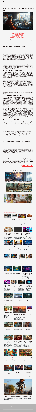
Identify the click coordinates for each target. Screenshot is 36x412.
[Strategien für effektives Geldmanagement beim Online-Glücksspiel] (19, 187)
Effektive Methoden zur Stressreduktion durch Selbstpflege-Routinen (28, 343)
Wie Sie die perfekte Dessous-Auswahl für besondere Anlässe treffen (18, 343)
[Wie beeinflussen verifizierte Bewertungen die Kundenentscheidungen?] (18, 176)
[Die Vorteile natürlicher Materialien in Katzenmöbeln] (8, 229)
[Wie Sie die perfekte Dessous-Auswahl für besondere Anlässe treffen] (18, 337)
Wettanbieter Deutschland (10, 91)
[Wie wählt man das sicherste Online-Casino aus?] (14, 255)
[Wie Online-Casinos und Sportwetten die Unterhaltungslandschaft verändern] (27, 268)
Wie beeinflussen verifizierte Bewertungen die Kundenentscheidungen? (18, 181)
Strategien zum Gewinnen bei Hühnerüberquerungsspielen (19, 316)
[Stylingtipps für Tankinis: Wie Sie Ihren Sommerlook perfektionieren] (8, 337)
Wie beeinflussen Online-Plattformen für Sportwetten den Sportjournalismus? (28, 248)
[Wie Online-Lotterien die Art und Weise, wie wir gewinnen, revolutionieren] (29, 282)
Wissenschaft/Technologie (7, 406)
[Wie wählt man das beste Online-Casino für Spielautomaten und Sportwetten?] (7, 282)
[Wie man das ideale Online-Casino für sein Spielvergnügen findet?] (18, 229)
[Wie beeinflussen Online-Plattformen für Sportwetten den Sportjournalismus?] (27, 242)
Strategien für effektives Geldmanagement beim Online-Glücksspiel (19, 192)
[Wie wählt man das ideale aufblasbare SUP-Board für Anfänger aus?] (17, 268)
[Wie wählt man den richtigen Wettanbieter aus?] (18, 242)
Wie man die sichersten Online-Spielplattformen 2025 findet (8, 248)
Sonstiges (30, 406)
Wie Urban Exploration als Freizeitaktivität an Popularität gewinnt (28, 301)
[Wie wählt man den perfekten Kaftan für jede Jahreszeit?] (29, 255)
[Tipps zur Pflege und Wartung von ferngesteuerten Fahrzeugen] (21, 282)
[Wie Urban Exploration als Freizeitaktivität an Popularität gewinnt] (27, 295)
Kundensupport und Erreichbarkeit (18, 36)
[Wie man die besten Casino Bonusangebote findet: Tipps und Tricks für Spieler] (19, 367)
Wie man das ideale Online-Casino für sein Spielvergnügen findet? (18, 235)
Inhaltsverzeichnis (18, 32)
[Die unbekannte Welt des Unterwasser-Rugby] (28, 367)
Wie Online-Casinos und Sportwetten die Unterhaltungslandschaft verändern (27, 275)
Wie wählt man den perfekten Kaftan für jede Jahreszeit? (29, 260)
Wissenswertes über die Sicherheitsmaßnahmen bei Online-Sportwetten (9, 373)
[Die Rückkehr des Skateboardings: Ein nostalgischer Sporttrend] (18, 387)
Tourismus (23, 406)
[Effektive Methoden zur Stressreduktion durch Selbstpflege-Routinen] (27, 337)
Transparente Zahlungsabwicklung (18, 35)
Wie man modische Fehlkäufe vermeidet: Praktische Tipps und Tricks (18, 330)
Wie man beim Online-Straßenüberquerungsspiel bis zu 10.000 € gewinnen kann (10, 359)
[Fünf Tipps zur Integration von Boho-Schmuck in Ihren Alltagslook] (29, 215)
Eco (26, 406)
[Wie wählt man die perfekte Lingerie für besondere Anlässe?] (22, 255)
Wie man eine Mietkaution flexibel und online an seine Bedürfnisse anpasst (18, 205)
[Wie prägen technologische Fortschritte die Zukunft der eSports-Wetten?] (27, 229)
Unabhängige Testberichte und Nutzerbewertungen (18, 37)
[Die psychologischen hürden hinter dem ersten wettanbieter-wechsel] (7, 215)
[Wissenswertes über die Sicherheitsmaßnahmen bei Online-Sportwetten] (9, 367)
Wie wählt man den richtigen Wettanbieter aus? (18, 248)
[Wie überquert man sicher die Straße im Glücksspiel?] (8, 268)
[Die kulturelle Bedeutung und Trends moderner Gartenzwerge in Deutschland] (25, 352)
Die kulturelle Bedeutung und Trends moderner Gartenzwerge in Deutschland (25, 359)
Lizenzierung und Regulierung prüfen (18, 33)
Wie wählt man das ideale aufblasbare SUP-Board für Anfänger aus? (17, 273)
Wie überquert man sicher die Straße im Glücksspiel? (8, 273)
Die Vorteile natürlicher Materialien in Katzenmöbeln (8, 235)
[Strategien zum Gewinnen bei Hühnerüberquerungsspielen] (19, 309)
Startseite (4, 4)
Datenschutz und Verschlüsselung (18, 34)
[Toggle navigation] (4, 1)
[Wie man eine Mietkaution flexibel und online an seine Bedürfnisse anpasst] (18, 198)
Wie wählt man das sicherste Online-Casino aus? (14, 260)
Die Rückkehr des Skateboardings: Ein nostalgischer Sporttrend (18, 396)
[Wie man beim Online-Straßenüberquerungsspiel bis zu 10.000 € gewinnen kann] (10, 352)
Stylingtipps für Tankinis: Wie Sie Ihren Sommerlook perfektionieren (8, 343)
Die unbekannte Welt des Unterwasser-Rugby (28, 373)
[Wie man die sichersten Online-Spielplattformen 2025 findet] (8, 242)
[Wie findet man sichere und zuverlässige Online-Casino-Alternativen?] (7, 255)
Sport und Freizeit (10, 4)
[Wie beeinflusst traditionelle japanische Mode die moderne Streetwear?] (14, 215)
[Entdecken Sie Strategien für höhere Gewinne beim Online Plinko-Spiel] (29, 307)
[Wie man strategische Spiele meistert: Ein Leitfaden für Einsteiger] (8, 295)
